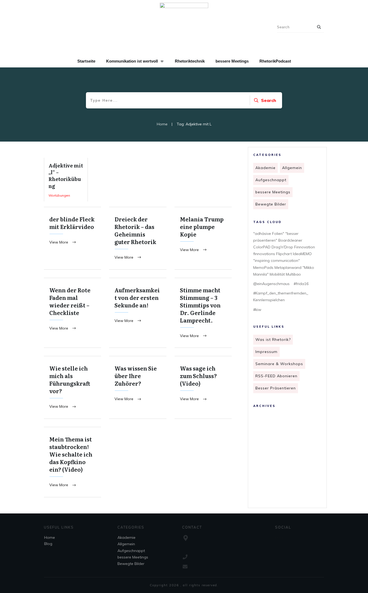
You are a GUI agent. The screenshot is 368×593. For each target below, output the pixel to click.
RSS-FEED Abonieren (276, 375)
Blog (48, 543)
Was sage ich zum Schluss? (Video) (203, 387)
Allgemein (292, 167)
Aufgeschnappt (270, 179)
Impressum (266, 351)
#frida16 (301, 283)
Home (49, 537)
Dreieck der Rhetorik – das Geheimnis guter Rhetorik (137, 238)
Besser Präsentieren (275, 388)
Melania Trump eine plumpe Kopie (203, 238)
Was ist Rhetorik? (273, 339)
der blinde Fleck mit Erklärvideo (72, 238)
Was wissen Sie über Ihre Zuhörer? (137, 387)
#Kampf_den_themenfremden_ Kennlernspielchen (280, 296)
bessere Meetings (272, 192)
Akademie (265, 167)
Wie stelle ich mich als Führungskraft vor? (72, 387)
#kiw (257, 309)
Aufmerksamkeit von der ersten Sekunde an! (137, 313)
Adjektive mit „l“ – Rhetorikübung (66, 179)
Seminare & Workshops (279, 363)
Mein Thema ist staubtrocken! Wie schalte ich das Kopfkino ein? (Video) (72, 462)
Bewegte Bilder (270, 204)
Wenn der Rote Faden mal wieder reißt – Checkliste (72, 313)
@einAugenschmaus (271, 283)
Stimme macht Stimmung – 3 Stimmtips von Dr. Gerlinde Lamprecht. (203, 313)
